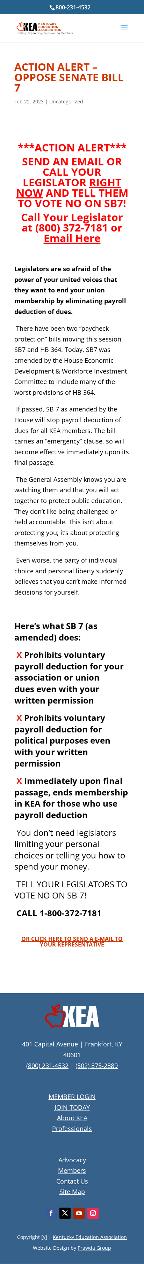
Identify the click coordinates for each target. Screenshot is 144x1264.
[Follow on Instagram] (93, 1213)
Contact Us (72, 1181)
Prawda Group (94, 1248)
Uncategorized (66, 101)
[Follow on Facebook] (51, 1213)
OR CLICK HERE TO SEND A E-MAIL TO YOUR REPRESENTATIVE (72, 941)
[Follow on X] (65, 1213)
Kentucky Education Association (90, 1237)
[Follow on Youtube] (79, 1213)
